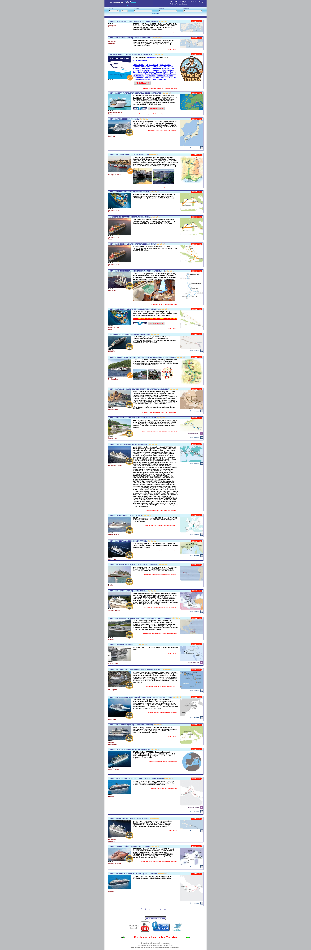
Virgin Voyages (149, 72)
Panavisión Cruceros (165, 76)
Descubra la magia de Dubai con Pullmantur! (164, 788)
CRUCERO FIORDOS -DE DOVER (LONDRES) (126, 515)
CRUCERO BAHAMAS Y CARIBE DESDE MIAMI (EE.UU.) (129, 819)
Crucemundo (138, 77)
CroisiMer (147, 77)
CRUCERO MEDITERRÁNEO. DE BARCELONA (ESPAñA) (130, 846)
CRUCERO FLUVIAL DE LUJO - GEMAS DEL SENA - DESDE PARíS (133, 418)
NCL (148, 66)
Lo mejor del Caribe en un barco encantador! (164, 304)
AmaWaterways (138, 76)
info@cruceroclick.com (180, 4)
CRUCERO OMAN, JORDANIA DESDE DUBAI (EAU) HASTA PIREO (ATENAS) (137, 778)
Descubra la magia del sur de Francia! (166, 187)
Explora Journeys (153, 70)
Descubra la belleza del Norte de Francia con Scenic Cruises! (159, 431)
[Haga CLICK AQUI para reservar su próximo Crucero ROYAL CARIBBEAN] (156, 325)
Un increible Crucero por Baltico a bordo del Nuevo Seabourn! (159, 861)
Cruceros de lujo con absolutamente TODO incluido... (162, 510)
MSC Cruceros (165, 65)
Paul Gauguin (156, 74)
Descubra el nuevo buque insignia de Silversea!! (163, 130)
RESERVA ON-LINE (140, 60)
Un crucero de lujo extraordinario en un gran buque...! (161, 525)
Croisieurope (151, 76)
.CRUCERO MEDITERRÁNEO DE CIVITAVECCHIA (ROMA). (130, 217)
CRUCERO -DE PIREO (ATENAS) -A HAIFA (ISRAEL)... (128, 591)
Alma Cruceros (145, 79)
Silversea (165, 70)
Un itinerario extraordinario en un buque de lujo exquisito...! (160, 412)
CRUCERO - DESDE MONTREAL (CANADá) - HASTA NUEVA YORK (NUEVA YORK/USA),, (141, 697)
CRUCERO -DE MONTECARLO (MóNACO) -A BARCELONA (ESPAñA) (134, 564)
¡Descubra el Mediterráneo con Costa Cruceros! (163, 761)
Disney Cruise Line (159, 66)
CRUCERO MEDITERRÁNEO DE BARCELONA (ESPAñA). (130, 192)
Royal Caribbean (152, 65)
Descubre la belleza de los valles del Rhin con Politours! (161, 383)
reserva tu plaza (173, 49)
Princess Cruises (139, 70)
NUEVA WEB (151, 57)
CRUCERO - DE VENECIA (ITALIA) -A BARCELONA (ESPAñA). (131, 725)
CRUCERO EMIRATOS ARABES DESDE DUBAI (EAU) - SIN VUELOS (133, 874)
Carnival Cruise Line (152, 68)
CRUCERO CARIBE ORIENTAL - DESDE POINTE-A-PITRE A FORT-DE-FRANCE (137, 271)
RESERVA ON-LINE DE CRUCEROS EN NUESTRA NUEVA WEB (132, 54)
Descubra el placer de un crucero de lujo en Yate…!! (162, 686)
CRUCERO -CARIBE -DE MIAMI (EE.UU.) (124, 644)
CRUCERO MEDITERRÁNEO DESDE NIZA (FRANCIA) (128, 541)
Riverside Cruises (159, 79)
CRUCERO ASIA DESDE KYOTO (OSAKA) (124, 119)
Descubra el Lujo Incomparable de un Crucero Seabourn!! (160, 607)
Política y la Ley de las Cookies (155, 937)
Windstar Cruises (169, 74)
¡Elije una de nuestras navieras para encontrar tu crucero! (160, 88)
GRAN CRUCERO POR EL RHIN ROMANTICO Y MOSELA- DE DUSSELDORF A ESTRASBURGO (143, 357)
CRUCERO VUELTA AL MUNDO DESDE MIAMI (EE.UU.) (129, 444)
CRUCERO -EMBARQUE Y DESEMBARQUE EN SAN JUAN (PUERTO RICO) (136, 669)
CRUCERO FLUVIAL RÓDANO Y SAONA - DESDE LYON (129, 155)
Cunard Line (138, 74)
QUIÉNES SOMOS (134, 927)
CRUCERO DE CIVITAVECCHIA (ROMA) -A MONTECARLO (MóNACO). (134, 21)
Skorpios (164, 77)
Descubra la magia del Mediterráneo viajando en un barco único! (158, 113)
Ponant (147, 74)
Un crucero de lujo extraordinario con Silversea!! (163, 712)
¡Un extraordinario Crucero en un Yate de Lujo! (164, 551)
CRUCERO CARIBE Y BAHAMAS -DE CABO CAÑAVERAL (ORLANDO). (135, 309)
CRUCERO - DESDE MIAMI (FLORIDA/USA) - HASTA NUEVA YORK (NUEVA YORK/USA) (140, 618)
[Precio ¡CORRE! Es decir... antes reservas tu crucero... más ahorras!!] (140, 110)
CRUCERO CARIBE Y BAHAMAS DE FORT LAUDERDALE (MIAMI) (133, 244)
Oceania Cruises (162, 72)
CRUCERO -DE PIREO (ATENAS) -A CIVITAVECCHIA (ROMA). (131, 38)
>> (165, 909)
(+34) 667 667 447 (187, 2)
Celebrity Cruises (139, 66)
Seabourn (173, 72)
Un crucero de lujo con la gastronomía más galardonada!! (160, 574)
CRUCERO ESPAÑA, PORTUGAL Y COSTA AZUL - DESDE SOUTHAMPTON (136, 93)
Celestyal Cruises (167, 68)
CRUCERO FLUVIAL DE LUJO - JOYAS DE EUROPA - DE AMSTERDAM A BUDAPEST (139, 389)
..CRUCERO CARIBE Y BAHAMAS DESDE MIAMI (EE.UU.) (130, 334)
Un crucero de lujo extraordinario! (167, 33)
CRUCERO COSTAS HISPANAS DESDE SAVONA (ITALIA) (130, 749)
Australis (156, 77)
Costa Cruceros (138, 65)
